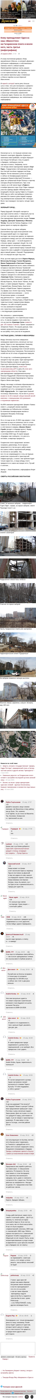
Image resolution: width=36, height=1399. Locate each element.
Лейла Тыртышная (13, 802)
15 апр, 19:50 (27, 1075)
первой (4, 83)
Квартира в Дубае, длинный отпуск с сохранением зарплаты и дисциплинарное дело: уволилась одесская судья (10, 14)
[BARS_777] (2, 952)
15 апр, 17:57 (27, 802)
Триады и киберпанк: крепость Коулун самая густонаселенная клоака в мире (20, 1152)
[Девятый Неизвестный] (2, 934)
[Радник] (5, 1256)
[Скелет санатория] (18, 531)
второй (11, 83)
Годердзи (14, 829)
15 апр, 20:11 (24, 1135)
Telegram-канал (18, 1393)
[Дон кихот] (3, 970)
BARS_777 (10, 952)
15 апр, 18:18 (16, 917)
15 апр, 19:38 (20, 1060)
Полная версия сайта (6, 1391)
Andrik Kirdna (11, 994)
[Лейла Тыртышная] (2, 802)
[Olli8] (2, 917)
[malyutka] (2, 1198)
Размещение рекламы (19, 1391)
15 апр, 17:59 (27, 829)
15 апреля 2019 (6, 54)
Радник (13, 1255)
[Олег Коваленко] (2, 1135)
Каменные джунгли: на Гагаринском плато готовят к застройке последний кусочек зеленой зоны (18, 778)
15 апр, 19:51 (27, 1099)
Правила (32, 1357)
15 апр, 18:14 (24, 897)
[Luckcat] (2, 844)
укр (29, 21)
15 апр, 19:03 (20, 952)
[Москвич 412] (2, 1164)
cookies (20, 1397)
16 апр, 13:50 (22, 1211)
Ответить (9, 823)
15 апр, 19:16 (24, 969)
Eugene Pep (10, 1316)
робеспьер (15, 1275)
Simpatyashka (11, 1211)
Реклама (18, 34)
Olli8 (8, 917)
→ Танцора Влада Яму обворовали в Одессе (17, 1377)
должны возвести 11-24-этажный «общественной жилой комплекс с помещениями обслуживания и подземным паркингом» (18, 397)
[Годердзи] (4, 829)
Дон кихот (11, 969)
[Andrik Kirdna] (2, 994)
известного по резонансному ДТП (14, 368)
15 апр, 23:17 (19, 1198)
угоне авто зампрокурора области (16, 370)
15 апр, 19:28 (27, 1038)
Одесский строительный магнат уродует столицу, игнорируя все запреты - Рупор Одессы (17, 851)
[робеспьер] (4, 1275)
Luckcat (9, 844)
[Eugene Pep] (2, 1316)
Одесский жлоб (14, 864)
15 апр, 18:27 (26, 864)
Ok (27, 1397)
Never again (13, 897)
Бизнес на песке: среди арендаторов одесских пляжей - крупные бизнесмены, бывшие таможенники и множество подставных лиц (18, 786)
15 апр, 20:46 (22, 1164)
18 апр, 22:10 (25, 1275)
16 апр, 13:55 (22, 1255)
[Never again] (4, 898)
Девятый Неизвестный (14, 934)
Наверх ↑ (5, 1359)
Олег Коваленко (12, 1135)
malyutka (9, 1198)
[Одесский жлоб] (4, 864)
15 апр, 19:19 (25, 994)
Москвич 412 (11, 1164)
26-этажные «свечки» (11, 324)
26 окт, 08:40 (23, 1316)
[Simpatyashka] (2, 1210)
